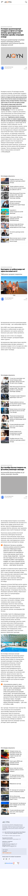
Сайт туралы (5, 849)
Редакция (5, 851)
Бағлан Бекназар (9, 67)
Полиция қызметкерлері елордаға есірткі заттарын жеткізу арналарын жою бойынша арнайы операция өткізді (12, 33)
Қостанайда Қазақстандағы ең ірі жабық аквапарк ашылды (13, 468)
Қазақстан (9, 26)
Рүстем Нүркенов (9, 298)
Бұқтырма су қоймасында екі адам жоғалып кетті (13, 270)
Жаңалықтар (3, 26)
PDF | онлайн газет (7, 852)
